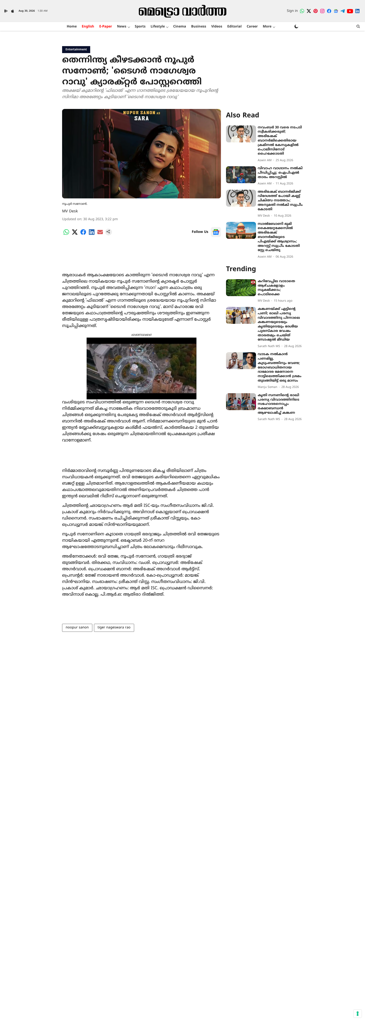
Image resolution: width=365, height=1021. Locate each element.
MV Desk (70, 211)
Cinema (179, 27)
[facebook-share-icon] (83, 234)
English (88, 27)
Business (198, 27)
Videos (216, 27)
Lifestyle (158, 27)
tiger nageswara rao (114, 627)
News (121, 27)
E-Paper (105, 27)
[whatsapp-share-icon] (66, 234)
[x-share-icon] (74, 234)
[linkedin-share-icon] (91, 234)
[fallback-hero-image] (241, 133)
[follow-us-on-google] (216, 232)
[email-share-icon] (100, 234)
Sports (140, 27)
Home (72, 27)
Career (252, 27)
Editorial (234, 27)
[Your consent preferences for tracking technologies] (358, 1014)
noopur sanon (77, 627)
